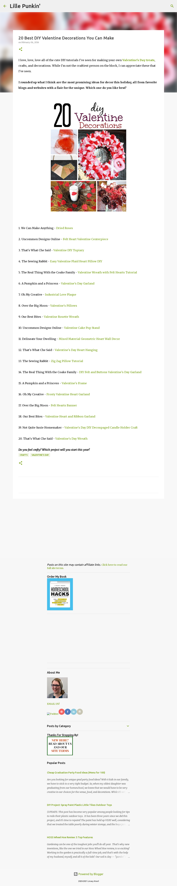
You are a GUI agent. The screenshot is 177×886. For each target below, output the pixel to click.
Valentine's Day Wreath (71, 438)
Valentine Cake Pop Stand (82, 328)
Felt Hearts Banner (64, 405)
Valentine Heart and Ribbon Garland (70, 416)
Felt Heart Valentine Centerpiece (85, 239)
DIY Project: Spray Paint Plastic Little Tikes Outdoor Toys (79, 805)
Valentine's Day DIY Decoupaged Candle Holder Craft (101, 427)
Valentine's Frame (74, 383)
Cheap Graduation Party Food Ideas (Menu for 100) (76, 772)
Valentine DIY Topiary (68, 250)
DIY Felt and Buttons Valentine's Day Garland (110, 372)
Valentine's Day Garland (77, 283)
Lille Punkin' (25, 6)
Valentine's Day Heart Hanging (76, 350)
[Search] (172, 6)
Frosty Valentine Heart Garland (68, 394)
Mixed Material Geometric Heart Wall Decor (89, 339)
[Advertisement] (88, 528)
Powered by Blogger (90, 874)
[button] (20, 49)
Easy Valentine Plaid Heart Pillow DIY (76, 261)
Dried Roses (64, 228)
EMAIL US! (53, 703)
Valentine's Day (40, 455)
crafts (24, 455)
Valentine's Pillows (63, 305)
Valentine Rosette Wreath (61, 316)
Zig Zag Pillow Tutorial (67, 361)
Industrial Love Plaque (60, 294)
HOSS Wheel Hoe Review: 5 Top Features (70, 837)
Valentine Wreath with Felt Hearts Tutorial (107, 272)
